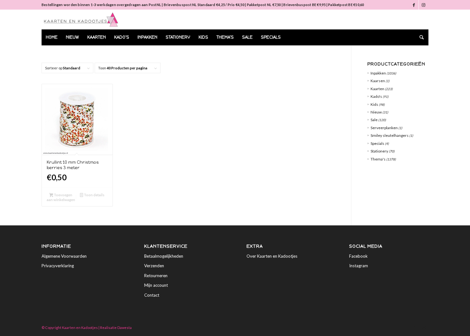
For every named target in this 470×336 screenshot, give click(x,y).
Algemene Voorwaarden (64, 256)
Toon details (94, 195)
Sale (374, 119)
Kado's (376, 96)
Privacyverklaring (58, 265)
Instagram (358, 265)
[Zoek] (419, 37)
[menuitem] (52, 37)
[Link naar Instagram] (423, 5)
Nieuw (376, 112)
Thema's (378, 159)
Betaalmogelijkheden (163, 256)
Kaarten (377, 88)
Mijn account (156, 285)
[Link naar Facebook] (414, 5)
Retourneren (156, 275)
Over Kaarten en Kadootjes (272, 256)
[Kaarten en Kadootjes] (81, 19)
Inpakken (378, 73)
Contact (151, 295)
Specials (377, 143)
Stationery (379, 151)
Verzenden (154, 265)
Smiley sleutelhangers (390, 135)
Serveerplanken (384, 127)
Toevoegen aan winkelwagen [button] (61, 197)
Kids (374, 104)
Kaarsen (378, 80)
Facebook (358, 256)
